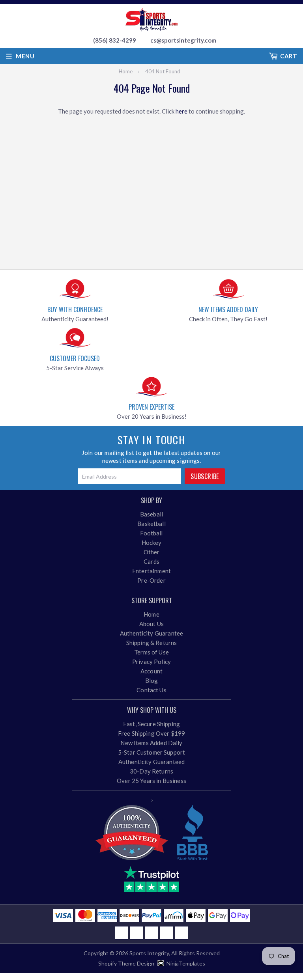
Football (151, 533)
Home (126, 71)
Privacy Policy (151, 661)
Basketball (151, 523)
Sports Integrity (149, 953)
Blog (151, 680)
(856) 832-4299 (114, 40)
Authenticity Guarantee (151, 633)
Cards (151, 561)
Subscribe (205, 476)
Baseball (151, 514)
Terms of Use (151, 652)
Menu (25, 56)
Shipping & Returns (151, 642)
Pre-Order (151, 580)
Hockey (152, 542)
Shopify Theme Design (126, 963)
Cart (288, 56)
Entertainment (151, 570)
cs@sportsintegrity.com (183, 40)
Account (151, 671)
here (181, 111)
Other (152, 551)
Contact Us (151, 689)
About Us (151, 623)
